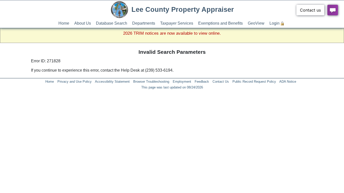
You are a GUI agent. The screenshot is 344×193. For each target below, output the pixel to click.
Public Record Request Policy (254, 81)
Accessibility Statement (112, 81)
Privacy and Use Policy (74, 81)
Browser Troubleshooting (151, 81)
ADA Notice (287, 81)
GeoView (256, 23)
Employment (182, 81)
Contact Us (221, 81)
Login (274, 23)
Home (63, 23)
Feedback (202, 81)
